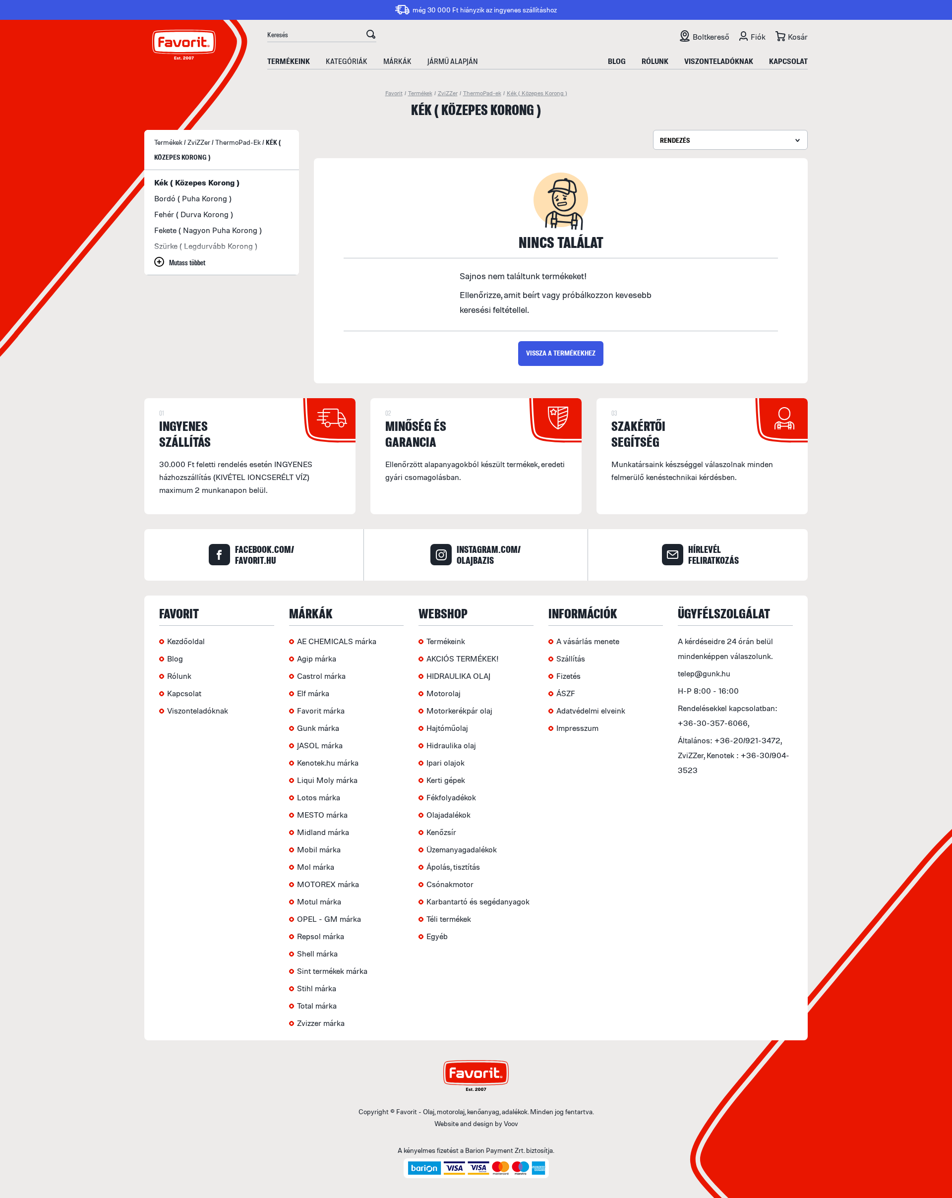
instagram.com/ (489, 555)
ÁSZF (565, 693)
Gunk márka (318, 728)
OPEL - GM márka (329, 919)
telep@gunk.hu (704, 673)
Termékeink (288, 61)
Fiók (758, 37)
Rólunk (655, 61)
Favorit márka (321, 711)
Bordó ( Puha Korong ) (193, 198)
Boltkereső (711, 37)
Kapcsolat (788, 61)
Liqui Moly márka (327, 780)
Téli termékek (448, 919)
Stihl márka (316, 988)
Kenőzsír (441, 832)
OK (370, 36)
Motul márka (319, 901)
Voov (511, 1123)
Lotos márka (318, 797)
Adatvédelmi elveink (590, 711)
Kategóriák (346, 61)
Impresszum (577, 728)
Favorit (394, 93)
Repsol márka (320, 936)
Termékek (420, 93)
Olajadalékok (448, 815)
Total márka (317, 1006)
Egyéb (437, 936)
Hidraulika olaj (451, 745)
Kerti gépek (445, 780)
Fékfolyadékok (451, 797)
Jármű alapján (452, 61)
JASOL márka (320, 745)
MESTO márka (322, 815)
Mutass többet (187, 262)
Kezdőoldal (186, 641)
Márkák (397, 61)
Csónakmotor (450, 884)
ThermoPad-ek (482, 93)
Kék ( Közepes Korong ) (537, 93)
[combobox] (730, 140)
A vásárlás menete (587, 641)
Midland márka (323, 832)
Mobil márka (319, 849)
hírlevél (713, 555)
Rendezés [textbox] (675, 140)
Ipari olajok (445, 763)
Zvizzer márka (321, 1023)
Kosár (798, 37)
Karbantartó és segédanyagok (478, 901)
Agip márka (316, 658)
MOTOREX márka (328, 884)
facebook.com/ (264, 555)
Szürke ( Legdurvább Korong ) (205, 246)
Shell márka (317, 953)
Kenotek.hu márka (327, 763)
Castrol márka (321, 676)
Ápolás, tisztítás (453, 867)
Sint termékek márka (332, 971)
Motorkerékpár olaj (459, 711)
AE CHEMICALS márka (336, 641)
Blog (617, 61)
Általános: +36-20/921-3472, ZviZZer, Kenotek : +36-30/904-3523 (733, 755)
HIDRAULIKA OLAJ (458, 676)
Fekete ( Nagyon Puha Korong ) (208, 230)
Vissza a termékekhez (560, 353)
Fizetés (568, 676)
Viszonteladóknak (718, 61)
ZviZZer (448, 93)
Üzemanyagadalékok (461, 849)
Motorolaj (443, 693)
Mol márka (315, 867)
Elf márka (313, 693)
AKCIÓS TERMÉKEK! (462, 658)
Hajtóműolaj (447, 728)
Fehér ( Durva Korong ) (193, 214)
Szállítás (570, 658)
